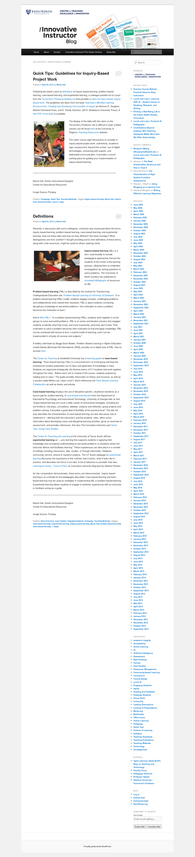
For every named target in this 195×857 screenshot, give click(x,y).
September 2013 (141, 590)
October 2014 (139, 548)
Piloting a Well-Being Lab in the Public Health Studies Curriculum (146, 114)
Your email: (138, 815)
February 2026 (140, 217)
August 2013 (139, 593)
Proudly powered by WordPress (97, 846)
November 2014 (140, 545)
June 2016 (138, 484)
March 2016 (138, 493)
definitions (67, 91)
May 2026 (137, 207)
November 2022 (140, 304)
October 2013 (139, 587)
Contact (57, 52)
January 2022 (139, 317)
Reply (55, 526)
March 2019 (138, 381)
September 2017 (141, 436)
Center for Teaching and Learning (53, 436)
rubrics (118, 199)
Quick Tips (55, 199)
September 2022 (141, 307)
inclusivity (138, 701)
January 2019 (139, 384)
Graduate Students (142, 694)
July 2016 (137, 481)
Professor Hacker (141, 776)
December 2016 (140, 465)
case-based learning (42, 523)
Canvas (136, 662)
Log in (136, 794)
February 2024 (140, 272)
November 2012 (140, 622)
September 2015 (141, 513)
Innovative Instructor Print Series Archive (83, 52)
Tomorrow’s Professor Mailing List (59, 98)
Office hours (139, 717)
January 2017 (139, 461)
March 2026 (138, 214)
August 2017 (139, 439)
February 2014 (140, 574)
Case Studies (61, 521)
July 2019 (137, 368)
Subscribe (110, 52)
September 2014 (141, 551)
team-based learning (42, 201)
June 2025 (138, 239)
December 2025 (140, 224)
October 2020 (139, 342)
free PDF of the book (43, 113)
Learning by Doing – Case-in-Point (50, 465)
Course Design (140, 678)
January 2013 (139, 616)
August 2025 (139, 233)
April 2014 (138, 567)
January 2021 (139, 339)
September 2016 (141, 474)
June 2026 (138, 204)
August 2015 (139, 516)
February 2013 (140, 613)
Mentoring (138, 711)
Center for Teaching (47, 358)
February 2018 (140, 420)
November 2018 (140, 391)
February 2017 (140, 458)
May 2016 (137, 487)
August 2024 (139, 259)
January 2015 (139, 539)
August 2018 (139, 400)
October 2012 (139, 625)
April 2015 (138, 529)
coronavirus (139, 675)
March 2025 (138, 249)
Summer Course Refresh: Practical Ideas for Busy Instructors (145, 92)
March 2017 (138, 455)
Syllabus (137, 733)
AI (134, 649)
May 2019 (137, 374)
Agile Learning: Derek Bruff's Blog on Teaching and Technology (147, 764)
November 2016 (140, 468)
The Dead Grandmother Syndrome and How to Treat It (146, 164)
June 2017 (138, 445)
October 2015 (139, 510)
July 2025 (137, 236)
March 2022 (138, 313)
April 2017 (138, 452)
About (46, 52)
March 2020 (138, 352)
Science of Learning (142, 730)
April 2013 (138, 606)
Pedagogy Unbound (142, 773)
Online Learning (141, 720)
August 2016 (139, 477)
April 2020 (138, 349)
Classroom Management (144, 669)
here (92, 128)
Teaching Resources (88, 132)
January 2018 (139, 423)
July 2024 (137, 262)
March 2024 (138, 268)
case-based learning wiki (79, 395)
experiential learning (60, 523)
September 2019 (141, 365)
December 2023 (140, 275)
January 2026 (139, 220)
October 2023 (139, 281)
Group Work (139, 698)
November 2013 (140, 584)
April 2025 (138, 246)
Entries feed (139, 797)
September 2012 (141, 628)
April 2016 (138, 490)
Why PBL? (45, 317)
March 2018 (138, 416)
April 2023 (138, 294)
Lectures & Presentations (145, 707)
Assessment (139, 656)
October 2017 (139, 432)
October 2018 (139, 394)
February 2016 (140, 497)
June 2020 (138, 346)
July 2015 (137, 519)
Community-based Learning (146, 672)
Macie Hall (61, 84)
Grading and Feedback (144, 691)
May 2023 (137, 291)
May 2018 (137, 410)
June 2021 (138, 330)
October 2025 (139, 230)
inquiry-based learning (94, 199)
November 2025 (140, 227)
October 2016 (139, 471)
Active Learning (140, 646)
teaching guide (94, 358)
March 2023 (138, 297)
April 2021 (138, 333)
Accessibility (139, 643)
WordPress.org (140, 804)
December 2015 (140, 503)
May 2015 (137, 526)
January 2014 (139, 577)
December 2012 (140, 619)
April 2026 (138, 211)
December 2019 (140, 359)
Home (36, 52)
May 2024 (137, 265)
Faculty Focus (140, 770)
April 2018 (138, 413)
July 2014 (137, 558)
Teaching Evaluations (143, 739)
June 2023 (138, 288)
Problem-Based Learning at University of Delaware (89, 295)
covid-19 (137, 682)
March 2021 (138, 336)
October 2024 (139, 256)
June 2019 (138, 371)
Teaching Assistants (142, 736)
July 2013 (137, 596)
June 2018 (138, 407)
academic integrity (142, 640)
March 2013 (138, 609)
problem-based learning (110, 523)
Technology (138, 746)
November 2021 (140, 320)
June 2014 (138, 561)
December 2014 (140, 542)
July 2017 (137, 442)
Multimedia (138, 714)
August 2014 (139, 555)
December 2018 (140, 387)
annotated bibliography (95, 280)
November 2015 (140, 506)
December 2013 (140, 580)
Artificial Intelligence (143, 653)
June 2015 (138, 522)
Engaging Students (75, 521)
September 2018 (141, 397)
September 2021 (141, 323)
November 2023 (140, 278)
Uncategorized (140, 749)
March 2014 (138, 571)
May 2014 (137, 564)
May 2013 (137, 603)
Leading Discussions (143, 704)
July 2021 (137, 326)
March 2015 (138, 532)
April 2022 (138, 310)
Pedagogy (45, 199)
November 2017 (140, 429)
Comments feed (140, 800)
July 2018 (137, 404)
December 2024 (140, 252)
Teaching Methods (68, 199)
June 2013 (138, 600)
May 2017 (137, 448)
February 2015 (140, 535)
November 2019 (140, 362)
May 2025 (137, 243)
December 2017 (140, 426)
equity (136, 688)
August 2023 (139, 285)
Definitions (43, 216)
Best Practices (47, 521)
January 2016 (139, 500)
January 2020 (139, 355)
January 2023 (139, 301)
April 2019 (138, 378)
